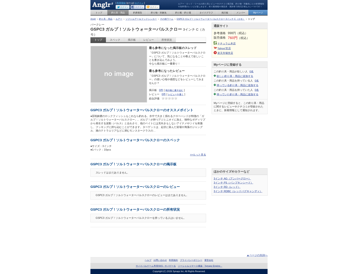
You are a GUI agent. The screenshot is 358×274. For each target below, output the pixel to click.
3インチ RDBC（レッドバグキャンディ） (238, 191)
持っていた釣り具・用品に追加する (237, 94)
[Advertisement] (240, 141)
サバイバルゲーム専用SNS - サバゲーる (156, 266)
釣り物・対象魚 (159, 12)
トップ (98, 12)
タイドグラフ (206, 12)
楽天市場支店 (225, 52)
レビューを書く (176, 94)
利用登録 (121, 3)
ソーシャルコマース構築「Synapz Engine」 (200, 266)
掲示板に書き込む (174, 90)
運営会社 (208, 260)
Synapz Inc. (178, 271)
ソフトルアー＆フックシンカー (141, 19)
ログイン (139, 3)
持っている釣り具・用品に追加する (237, 85)
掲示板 (225, 12)
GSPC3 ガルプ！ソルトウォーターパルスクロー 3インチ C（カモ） (211, 19)
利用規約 (173, 260)
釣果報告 (137, 12)
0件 (161, 90)
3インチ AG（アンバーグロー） (232, 178)
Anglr (93, 19)
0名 (251, 71)
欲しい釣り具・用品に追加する (235, 76)
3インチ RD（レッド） (227, 186)
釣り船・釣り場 (183, 12)
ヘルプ (148, 260)
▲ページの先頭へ (257, 255)
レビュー (148, 39)
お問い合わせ (160, 260)
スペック (115, 39)
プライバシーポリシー (191, 260)
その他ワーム (166, 19)
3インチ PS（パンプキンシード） (233, 182)
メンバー (240, 12)
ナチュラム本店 (226, 43)
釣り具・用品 (118, 12)
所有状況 (166, 39)
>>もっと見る (198, 154)
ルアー (119, 19)
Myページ (258, 12)
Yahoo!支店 (224, 48)
